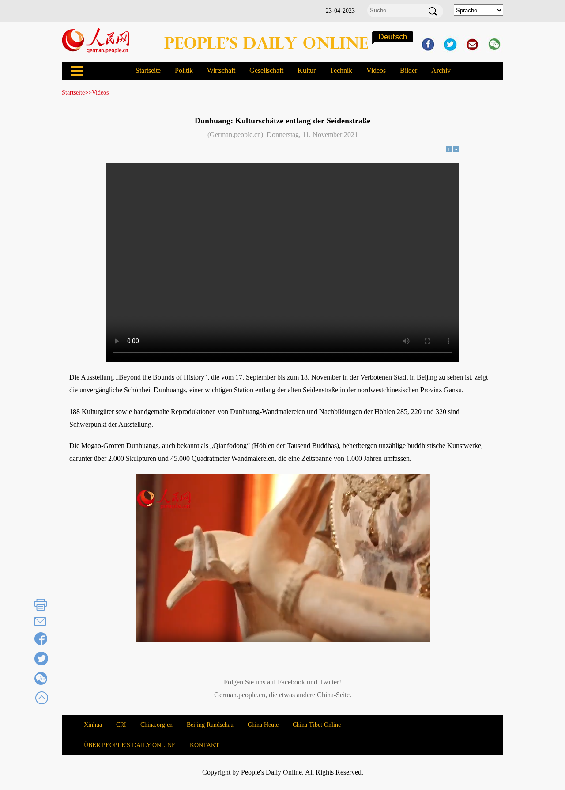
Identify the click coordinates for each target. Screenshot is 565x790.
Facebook (291, 682)
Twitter (329, 682)
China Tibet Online (317, 725)
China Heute (263, 725)
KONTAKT (204, 745)
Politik (184, 70)
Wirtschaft (221, 70)
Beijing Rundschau (210, 725)
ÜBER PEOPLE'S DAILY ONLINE (130, 745)
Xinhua (93, 725)
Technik (341, 70)
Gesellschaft (266, 70)
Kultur (307, 70)
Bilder (408, 70)
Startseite (148, 70)
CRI (121, 725)
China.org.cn (156, 725)
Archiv (441, 70)
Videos (376, 70)
